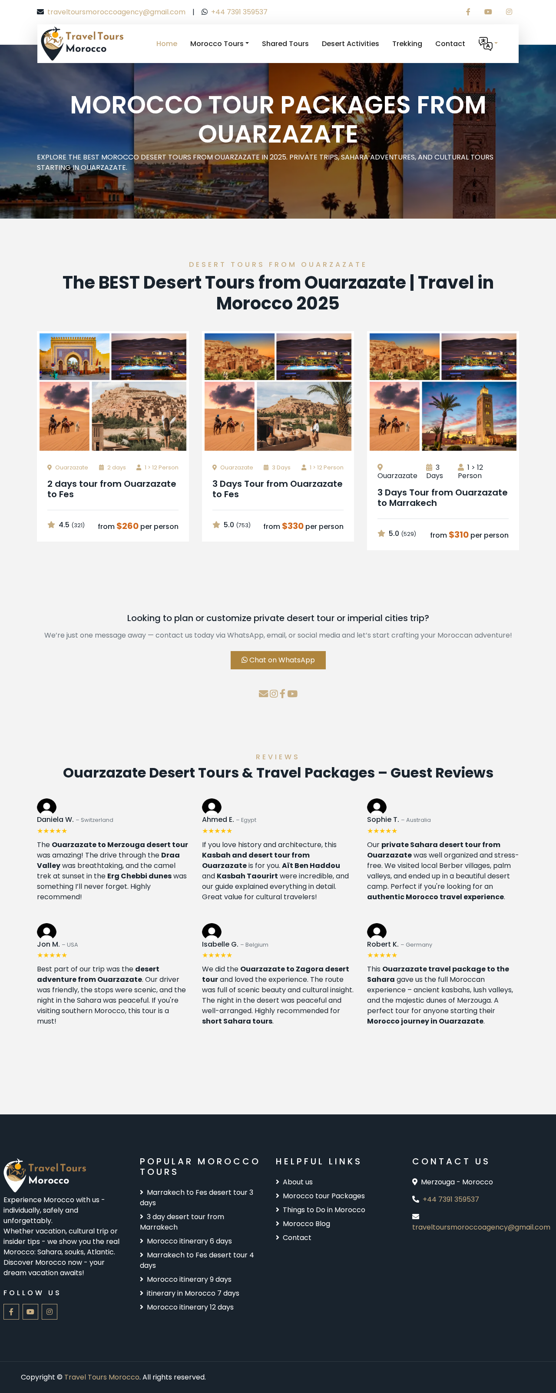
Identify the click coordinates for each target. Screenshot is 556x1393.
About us (298, 1182)
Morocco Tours (217, 44)
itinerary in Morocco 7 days (193, 1293)
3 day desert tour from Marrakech (182, 1222)
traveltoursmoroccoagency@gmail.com (116, 12)
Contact (450, 44)
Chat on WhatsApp (281, 660)
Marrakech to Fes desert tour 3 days (196, 1197)
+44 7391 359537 (239, 12)
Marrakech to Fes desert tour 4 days (197, 1260)
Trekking (407, 44)
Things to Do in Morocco (324, 1210)
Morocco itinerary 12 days (190, 1307)
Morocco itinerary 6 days (189, 1241)
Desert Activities (350, 44)
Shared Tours (285, 44)
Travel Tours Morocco (101, 1377)
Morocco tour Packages (324, 1196)
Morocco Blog (306, 1224)
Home (166, 44)
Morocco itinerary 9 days (189, 1279)
